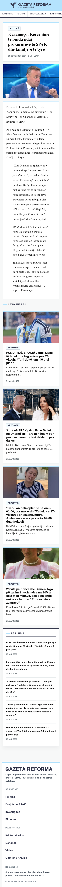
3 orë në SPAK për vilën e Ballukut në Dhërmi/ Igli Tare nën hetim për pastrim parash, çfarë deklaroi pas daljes (30, 435)
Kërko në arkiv (14, 835)
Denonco (11, 842)
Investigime (12, 811)
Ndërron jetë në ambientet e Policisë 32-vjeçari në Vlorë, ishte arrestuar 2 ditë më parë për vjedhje (31, 731)
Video (9, 850)
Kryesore (7, 14)
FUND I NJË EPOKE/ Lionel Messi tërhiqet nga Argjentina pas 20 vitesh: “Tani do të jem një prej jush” (29, 358)
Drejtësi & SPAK (38, 14)
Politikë (21, 14)
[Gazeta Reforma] (31, 5)
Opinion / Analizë (16, 857)
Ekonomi (11, 819)
